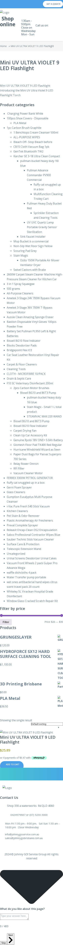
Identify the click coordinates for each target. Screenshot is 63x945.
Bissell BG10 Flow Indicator (23, 341)
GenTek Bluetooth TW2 (28, 151)
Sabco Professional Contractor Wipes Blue (33, 535)
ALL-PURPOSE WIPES (26, 137)
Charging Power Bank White (25, 113)
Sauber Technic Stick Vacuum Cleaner (30, 539)
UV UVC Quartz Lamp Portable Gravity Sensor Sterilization (42, 227)
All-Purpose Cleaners (20, 293)
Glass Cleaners (16, 492)
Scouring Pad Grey (25, 251)
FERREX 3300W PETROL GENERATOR (30, 478)
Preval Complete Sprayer (22, 525)
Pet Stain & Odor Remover (23, 516)
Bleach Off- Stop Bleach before (32, 142)
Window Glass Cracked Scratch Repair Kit (32, 601)
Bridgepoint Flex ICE (19, 350)
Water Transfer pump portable (26, 577)
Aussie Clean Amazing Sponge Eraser (30, 317)
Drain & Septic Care (19, 378)
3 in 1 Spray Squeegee (20, 284)
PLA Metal (19, 123)
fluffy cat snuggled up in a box (26, 482)
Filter (6, 622)
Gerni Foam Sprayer (19, 487)
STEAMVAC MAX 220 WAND (44, 416)
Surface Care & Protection (23, 544)
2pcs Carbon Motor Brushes (31, 388)
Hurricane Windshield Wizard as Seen (36, 449)
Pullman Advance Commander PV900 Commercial (39, 175)
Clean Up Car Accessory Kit (30, 435)
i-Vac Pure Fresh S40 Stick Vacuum (28, 506)
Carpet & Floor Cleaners (22, 364)
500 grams (13, 288)
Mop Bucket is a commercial (31, 241)
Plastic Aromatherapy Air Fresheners (30, 520)
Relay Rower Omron (25, 464)
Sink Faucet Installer (33, 236)
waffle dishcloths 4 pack (21, 572)
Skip (3, 943)
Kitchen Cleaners (17, 511)
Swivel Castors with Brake (29, 270)
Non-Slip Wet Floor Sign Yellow (32, 246)
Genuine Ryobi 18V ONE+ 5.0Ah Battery (38, 440)
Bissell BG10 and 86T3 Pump (38, 393)
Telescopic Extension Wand (24, 549)
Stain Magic (20, 255)
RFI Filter (18, 468)
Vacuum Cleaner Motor (28, 473)
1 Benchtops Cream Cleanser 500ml (35, 132)
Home (3, 46)
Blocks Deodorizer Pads (22, 345)
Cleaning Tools (16, 369)
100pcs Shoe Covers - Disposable (27, 118)
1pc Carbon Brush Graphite (24, 128)
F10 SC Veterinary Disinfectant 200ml (30, 383)
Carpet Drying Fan (24, 430)
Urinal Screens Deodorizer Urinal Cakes (32, 558)
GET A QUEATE (53, 4)
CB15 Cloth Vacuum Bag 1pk (31, 147)
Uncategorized (16, 553)
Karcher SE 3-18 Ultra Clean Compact (36, 156)
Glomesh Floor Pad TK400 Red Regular (37, 445)
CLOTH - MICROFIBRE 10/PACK (26, 374)
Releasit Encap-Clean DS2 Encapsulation (32, 530)
